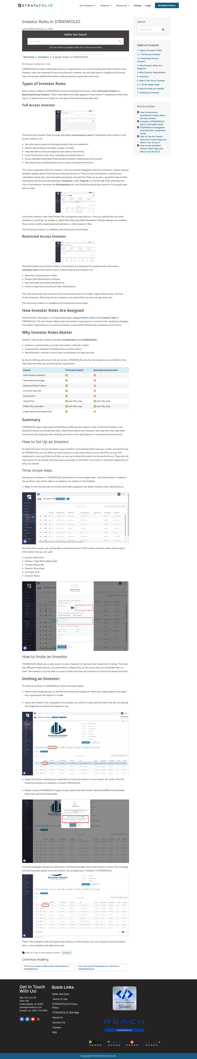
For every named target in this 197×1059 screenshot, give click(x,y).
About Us (57, 1017)
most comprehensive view (78, 135)
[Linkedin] (27, 1019)
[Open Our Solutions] (95, 5)
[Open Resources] (129, 5)
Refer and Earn (60, 994)
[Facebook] (21, 1019)
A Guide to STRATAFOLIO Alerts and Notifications (152, 123)
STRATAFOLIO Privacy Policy (64, 1006)
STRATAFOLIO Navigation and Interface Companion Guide (153, 130)
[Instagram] (38, 1019)
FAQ (54, 1032)
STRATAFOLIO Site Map (65, 1012)
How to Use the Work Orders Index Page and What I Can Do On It (151, 148)
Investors (44, 57)
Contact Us (58, 1022)
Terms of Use (59, 999)
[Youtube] (32, 1019)
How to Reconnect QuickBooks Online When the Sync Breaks (152, 115)
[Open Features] (111, 5)
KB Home (29, 57)
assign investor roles (84, 317)
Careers (56, 1027)
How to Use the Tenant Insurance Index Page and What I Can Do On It (153, 139)
